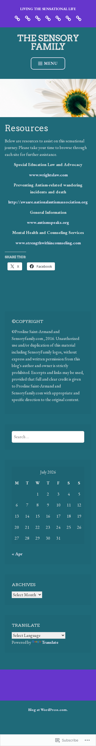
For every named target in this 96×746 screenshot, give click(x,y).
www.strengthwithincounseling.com (48, 243)
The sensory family (48, 42)
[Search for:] (48, 437)
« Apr (17, 554)
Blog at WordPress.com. (48, 709)
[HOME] (17, 17)
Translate (50, 642)
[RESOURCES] (78, 17)
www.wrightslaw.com (48, 175)
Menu (51, 63)
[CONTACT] (68, 17)
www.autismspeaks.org (48, 222)
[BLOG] (38, 17)
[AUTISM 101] (58, 17)
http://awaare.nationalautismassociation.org (48, 202)
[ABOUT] (28, 17)
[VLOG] (48, 17)
